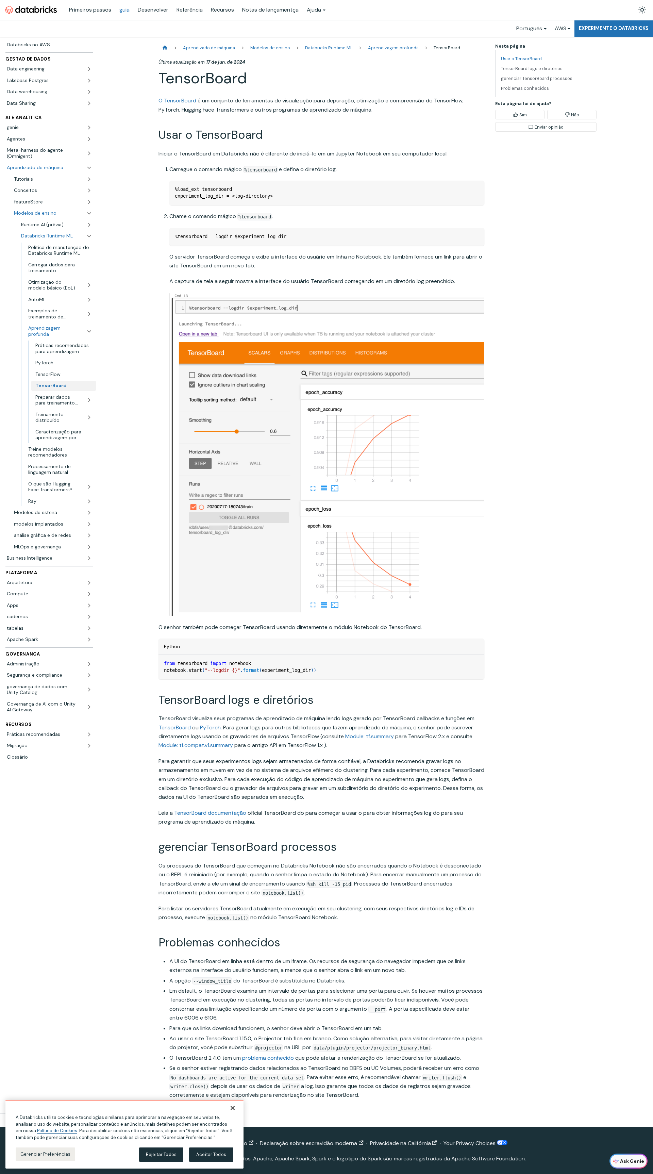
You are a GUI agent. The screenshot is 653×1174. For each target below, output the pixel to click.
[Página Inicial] (164, 48)
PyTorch (210, 727)
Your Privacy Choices (470, 1143)
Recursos (222, 9)
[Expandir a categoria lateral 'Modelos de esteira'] (89, 513)
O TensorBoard (177, 100)
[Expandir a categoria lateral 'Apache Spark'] (89, 639)
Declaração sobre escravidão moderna (308, 1143)
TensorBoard (174, 727)
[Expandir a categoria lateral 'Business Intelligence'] (89, 558)
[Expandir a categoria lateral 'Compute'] (89, 594)
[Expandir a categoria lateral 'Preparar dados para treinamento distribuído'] (89, 400)
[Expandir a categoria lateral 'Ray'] (89, 501)
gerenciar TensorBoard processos (536, 78)
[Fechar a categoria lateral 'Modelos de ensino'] (89, 213)
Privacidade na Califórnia (400, 1143)
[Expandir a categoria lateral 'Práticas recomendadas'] (89, 734)
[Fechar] (232, 1108)
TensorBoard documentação (210, 812)
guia (124, 9)
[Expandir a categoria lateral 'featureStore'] (89, 202)
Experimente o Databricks (614, 28)
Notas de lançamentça (270, 9)
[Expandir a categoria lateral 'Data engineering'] (89, 69)
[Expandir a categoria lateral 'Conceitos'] (89, 190)
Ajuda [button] (314, 9)
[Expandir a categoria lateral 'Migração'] (89, 746)
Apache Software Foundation (488, 1158)
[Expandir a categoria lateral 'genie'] (89, 127)
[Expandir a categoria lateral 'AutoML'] (89, 300)
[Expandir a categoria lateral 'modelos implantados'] (89, 524)
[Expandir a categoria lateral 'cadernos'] (89, 617)
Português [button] (529, 28)
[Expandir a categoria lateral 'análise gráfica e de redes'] (89, 535)
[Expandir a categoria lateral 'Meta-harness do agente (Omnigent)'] (89, 153)
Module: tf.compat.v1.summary (195, 745)
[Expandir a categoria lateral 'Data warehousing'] (89, 92)
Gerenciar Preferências (45, 1154)
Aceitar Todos (211, 1154)
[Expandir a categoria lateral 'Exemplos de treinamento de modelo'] (89, 314)
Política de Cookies (57, 1131)
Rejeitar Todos (161, 1154)
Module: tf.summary (369, 736)
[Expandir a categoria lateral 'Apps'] (89, 605)
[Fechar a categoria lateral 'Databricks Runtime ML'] (89, 236)
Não (575, 115)
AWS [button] (560, 28)
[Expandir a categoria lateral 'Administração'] (89, 664)
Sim (523, 115)
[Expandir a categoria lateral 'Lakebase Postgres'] (89, 81)
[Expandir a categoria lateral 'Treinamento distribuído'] (89, 418)
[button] (53, 179)
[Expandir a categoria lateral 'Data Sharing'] (89, 103)
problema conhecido (268, 1057)
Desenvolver (153, 9)
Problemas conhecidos (525, 88)
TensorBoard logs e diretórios (532, 68)
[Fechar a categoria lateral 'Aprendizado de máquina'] (89, 168)
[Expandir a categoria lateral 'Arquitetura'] (89, 583)
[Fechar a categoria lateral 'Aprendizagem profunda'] (89, 331)
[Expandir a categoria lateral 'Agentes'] (89, 139)
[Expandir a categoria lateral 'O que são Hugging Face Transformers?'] (89, 487)
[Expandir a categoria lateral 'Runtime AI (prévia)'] (89, 225)
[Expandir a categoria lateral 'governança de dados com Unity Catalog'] (89, 690)
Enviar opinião (549, 127)
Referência (190, 9)
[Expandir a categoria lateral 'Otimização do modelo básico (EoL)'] (89, 285)
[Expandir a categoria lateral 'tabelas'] (89, 628)
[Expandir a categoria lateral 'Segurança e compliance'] (89, 675)
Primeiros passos (90, 9)
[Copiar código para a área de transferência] (476, 189)
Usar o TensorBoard (521, 59)
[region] (124, 1134)
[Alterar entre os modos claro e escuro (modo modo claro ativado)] (642, 9)
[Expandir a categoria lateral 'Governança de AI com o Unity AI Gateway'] (89, 707)
